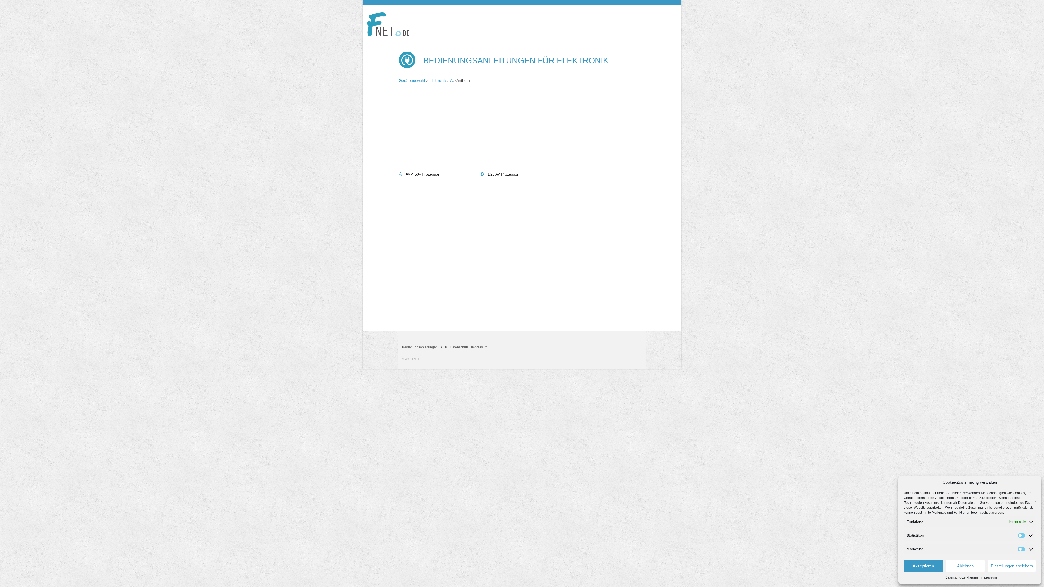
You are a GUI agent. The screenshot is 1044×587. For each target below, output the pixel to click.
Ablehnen (965, 566)
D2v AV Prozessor (503, 174)
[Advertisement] (522, 129)
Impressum (989, 577)
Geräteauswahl (412, 80)
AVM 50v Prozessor (422, 174)
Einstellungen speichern (1012, 566)
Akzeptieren (923, 566)
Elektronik (437, 80)
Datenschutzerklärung (961, 577)
